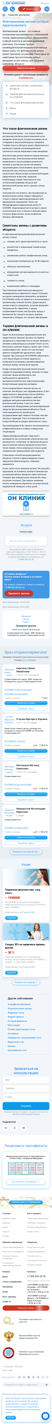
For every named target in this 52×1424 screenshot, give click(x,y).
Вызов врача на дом (35, 1247)
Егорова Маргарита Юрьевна (31, 719)
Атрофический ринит (19, 1004)
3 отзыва (20, 815)
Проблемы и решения (36, 1223)
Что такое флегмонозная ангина (26, 102)
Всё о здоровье (9, 1297)
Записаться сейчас (26, 1308)
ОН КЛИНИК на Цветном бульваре (18, 690)
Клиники (6, 1272)
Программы (8, 1287)
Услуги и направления (12, 1282)
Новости (6, 1232)
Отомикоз (13, 1033)
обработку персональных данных (26, 1114)
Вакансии (6, 1223)
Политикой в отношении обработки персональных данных (23, 1410)
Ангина (11, 1046)
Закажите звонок (18, 593)
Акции (13, 113)
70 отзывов (32, 772)
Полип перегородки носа (21, 1029)
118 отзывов (33, 675)
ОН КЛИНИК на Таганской (14, 741)
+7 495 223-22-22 (26, 559)
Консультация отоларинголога (23, 541)
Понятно (10, 1418)
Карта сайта (8, 1370)
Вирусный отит (16, 1042)
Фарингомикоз (16, 1016)
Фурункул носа (16, 1012)
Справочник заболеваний (37, 1218)
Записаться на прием (26, 703)
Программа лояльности (37, 1260)
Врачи (13, 108)
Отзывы (6, 1236)
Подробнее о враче (26, 709)
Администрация (9, 1218)
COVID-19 (7, 1302)
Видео (5, 1227)
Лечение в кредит (34, 1265)
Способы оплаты (34, 1256)
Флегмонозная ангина (20, 1008)
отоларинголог (26, 78)
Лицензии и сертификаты (13, 1252)
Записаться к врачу (26, 68)
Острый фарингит (17, 1021)
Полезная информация (36, 1227)
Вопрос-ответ (32, 1232)
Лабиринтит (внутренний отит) (24, 1037)
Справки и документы (36, 1252)
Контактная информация (13, 1247)
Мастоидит (14, 1025)
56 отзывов (32, 723)
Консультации (26, 532)
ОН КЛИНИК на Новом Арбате (16, 694)
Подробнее (11, 918)
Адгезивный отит (17, 1050)
